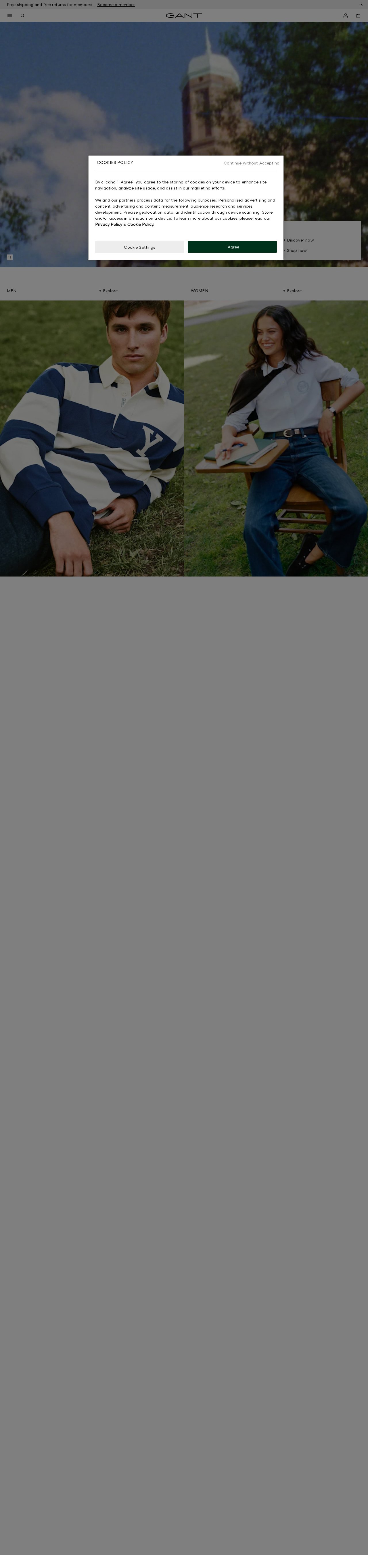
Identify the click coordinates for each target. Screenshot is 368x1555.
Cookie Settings (139, 246)
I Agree (232, 246)
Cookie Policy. (140, 223)
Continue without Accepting (251, 162)
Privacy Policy (108, 223)
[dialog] (186, 208)
